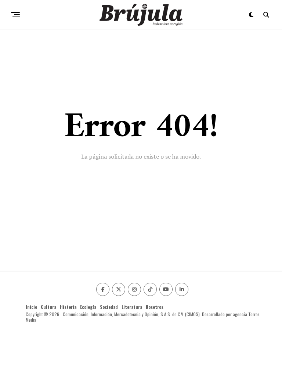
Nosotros (154, 307)
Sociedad (109, 307)
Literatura (132, 307)
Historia (68, 307)
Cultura (48, 307)
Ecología (88, 307)
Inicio (31, 307)
